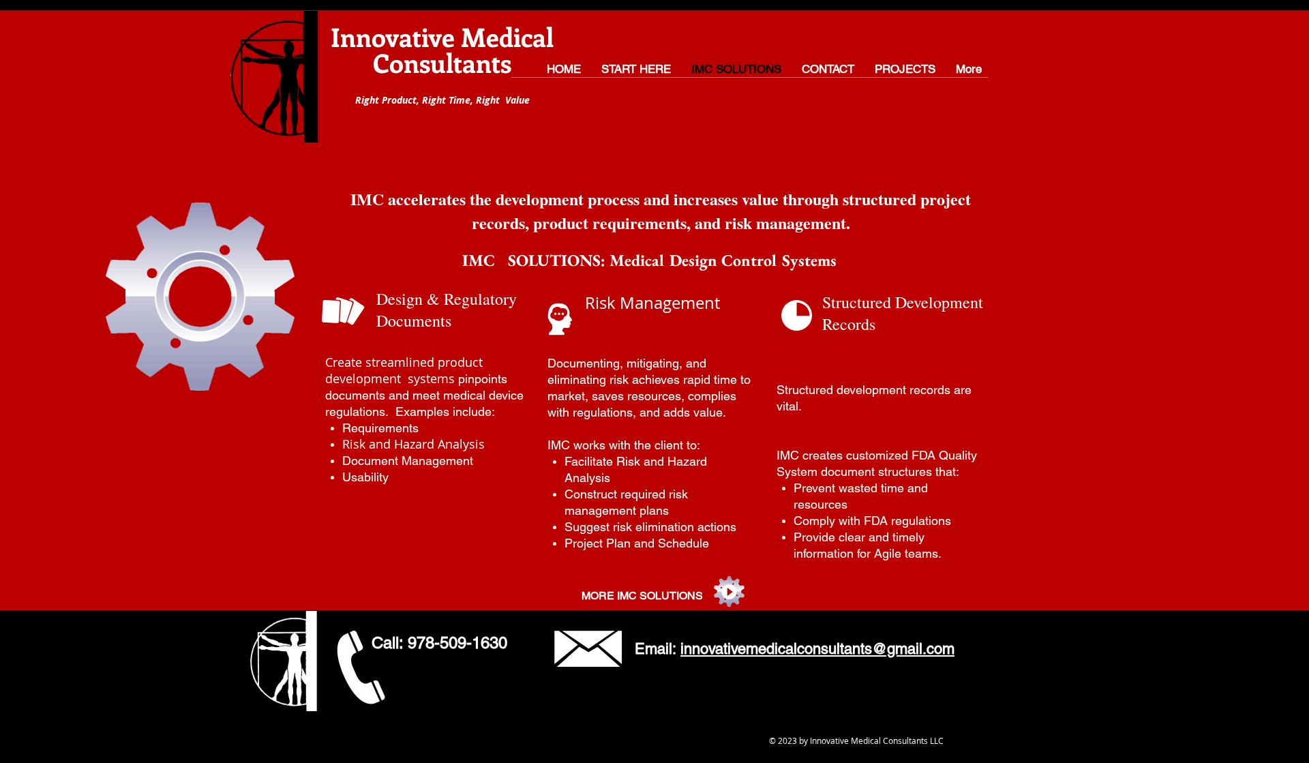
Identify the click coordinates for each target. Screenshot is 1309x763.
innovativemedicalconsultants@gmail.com (817, 648)
